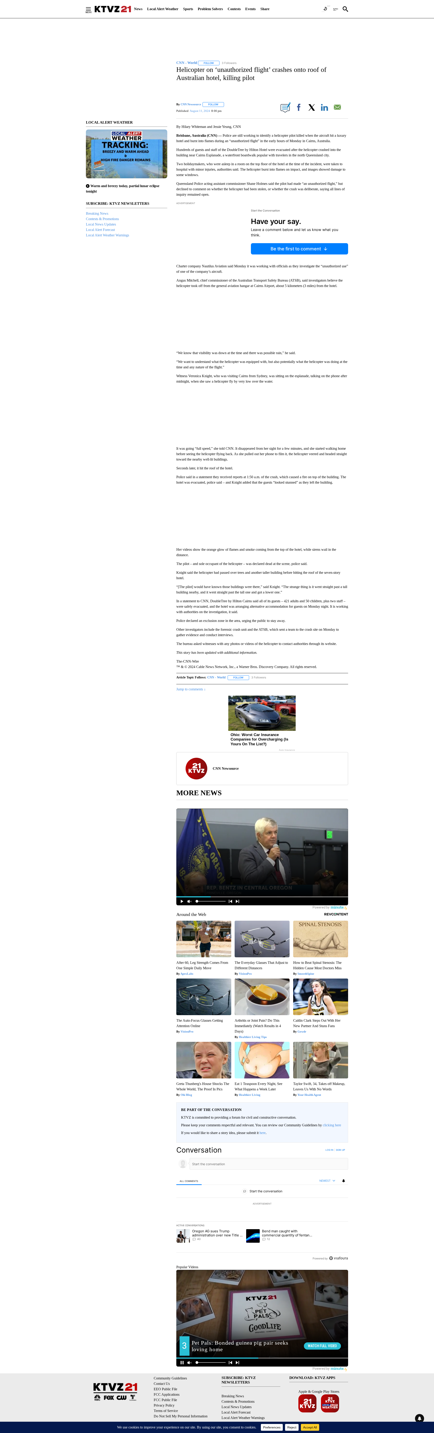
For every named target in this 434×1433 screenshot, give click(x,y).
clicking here (332, 1125)
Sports (188, 9)
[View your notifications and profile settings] (343, 1180)
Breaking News (97, 213)
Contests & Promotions (102, 219)
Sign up (340, 1149)
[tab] (189, 1181)
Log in (329, 1149)
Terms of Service (166, 1411)
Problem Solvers (210, 9)
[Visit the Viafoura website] (338, 1258)
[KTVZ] (113, 9)
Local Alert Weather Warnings (107, 235)
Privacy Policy (164, 1405)
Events (250, 9)
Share (264, 9)
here (262, 1133)
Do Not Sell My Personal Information (181, 1416)
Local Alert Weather (162, 9)
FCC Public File (165, 1400)
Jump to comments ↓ (191, 689)
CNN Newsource (191, 104)
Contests (234, 9)
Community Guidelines (170, 1378)
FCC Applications (166, 1394)
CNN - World (216, 677)
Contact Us (162, 1384)
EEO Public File (165, 1389)
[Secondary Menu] (92, 9)
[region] (262, 1204)
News (138, 9)
